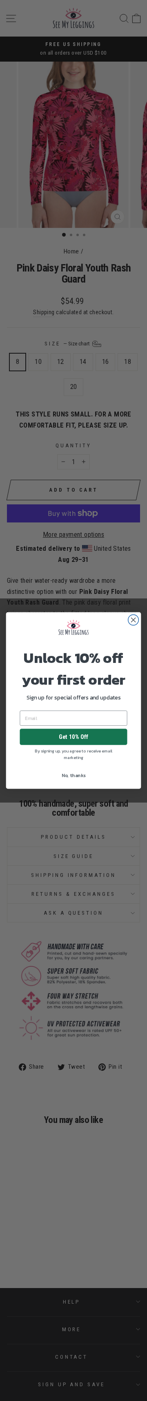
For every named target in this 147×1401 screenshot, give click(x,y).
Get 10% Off (73, 737)
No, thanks (74, 775)
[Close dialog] (133, 619)
